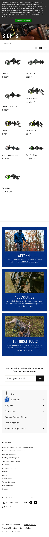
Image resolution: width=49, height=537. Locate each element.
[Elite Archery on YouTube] (35, 502)
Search (5, 489)
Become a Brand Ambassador (13, 451)
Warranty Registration (11, 461)
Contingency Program (10, 458)
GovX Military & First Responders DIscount (18, 447)
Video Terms (7, 478)
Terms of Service (8, 482)
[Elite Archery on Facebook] (30, 502)
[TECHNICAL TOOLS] (24, 326)
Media (4, 475)
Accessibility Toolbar (11, 531)
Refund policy (7, 485)
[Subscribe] (40, 378)
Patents (5, 472)
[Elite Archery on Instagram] (25, 502)
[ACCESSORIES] (24, 282)
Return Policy (25, 528)
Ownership (6, 465)
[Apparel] (24, 240)
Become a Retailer (9, 454)
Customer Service (9, 468)
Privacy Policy (30, 524)
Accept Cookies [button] (23, 20)
